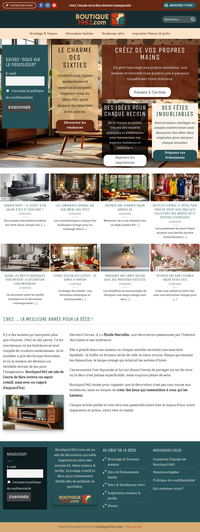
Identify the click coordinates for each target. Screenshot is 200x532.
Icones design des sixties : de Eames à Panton (74, 277)
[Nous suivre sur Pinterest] (54, 5)
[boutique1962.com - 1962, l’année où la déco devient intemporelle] (100, 19)
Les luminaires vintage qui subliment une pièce (75, 207)
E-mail (11, 73)
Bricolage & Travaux (43, 33)
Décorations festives (79, 33)
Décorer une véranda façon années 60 (125, 207)
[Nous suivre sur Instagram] (48, 5)
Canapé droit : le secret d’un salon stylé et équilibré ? (25, 207)
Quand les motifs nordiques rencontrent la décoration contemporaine (25, 280)
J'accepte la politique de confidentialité (25, 94)
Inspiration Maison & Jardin (151, 33)
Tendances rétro (113, 33)
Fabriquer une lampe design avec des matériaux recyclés (125, 277)
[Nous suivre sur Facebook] (41, 5)
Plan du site (134, 526)
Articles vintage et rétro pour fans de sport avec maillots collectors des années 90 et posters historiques (175, 211)
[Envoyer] (192, 19)
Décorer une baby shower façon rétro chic (175, 277)
